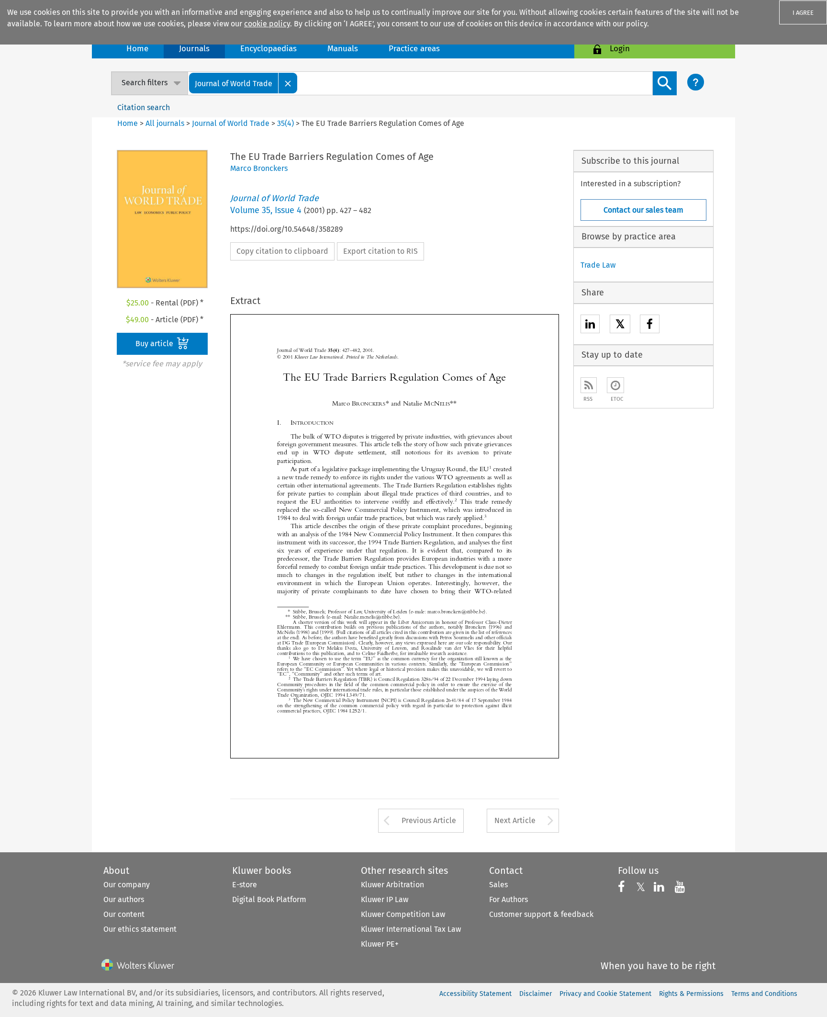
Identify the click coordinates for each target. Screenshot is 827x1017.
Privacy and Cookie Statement (605, 994)
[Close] (288, 83)
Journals (194, 49)
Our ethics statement (140, 929)
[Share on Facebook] (649, 325)
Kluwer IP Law (384, 899)
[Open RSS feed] (589, 385)
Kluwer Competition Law (403, 914)
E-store (244, 884)
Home (137, 49)
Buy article (155, 343)
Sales (498, 884)
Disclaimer (535, 994)
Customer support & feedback (541, 914)
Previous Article (429, 820)
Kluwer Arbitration (392, 884)
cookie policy (267, 23)
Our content (124, 914)
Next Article (515, 820)
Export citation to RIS (380, 251)
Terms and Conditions (764, 994)
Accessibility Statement (475, 994)
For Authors (508, 899)
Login (620, 49)
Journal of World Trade (230, 123)
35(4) (285, 123)
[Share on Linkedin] (590, 325)
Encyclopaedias (268, 49)
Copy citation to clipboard (282, 251)
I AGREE (803, 12)
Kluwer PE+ (380, 944)
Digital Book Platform (269, 899)
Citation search (143, 107)
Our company (126, 884)
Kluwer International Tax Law (411, 929)
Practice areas (414, 49)
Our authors (123, 899)
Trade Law (598, 265)
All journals (165, 123)
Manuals (342, 49)
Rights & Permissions (691, 994)
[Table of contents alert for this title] (615, 385)
